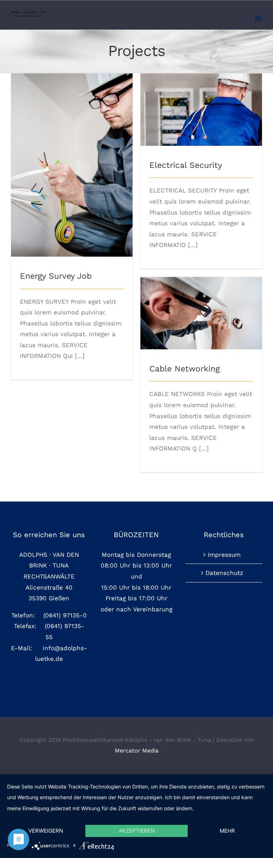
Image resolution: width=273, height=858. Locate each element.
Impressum (224, 554)
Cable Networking (201, 307)
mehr (227, 830)
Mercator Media (137, 750)
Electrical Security (201, 104)
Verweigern (45, 830)
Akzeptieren (137, 830)
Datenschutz (224, 572)
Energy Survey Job (72, 159)
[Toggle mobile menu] (258, 18)
